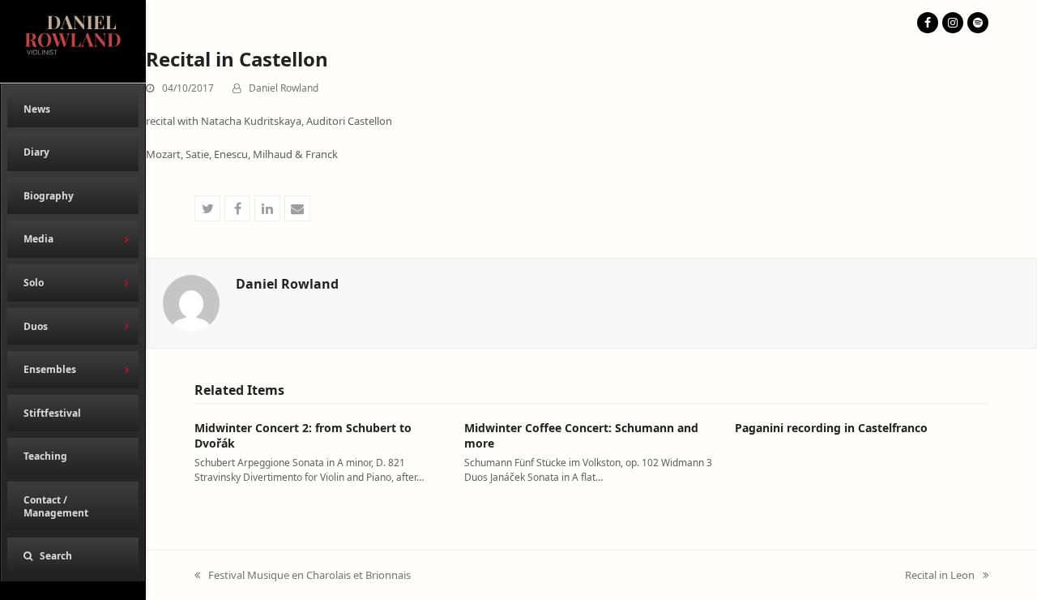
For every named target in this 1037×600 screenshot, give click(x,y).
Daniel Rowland (283, 88)
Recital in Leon (940, 576)
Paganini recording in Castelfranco (831, 427)
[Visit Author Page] (191, 301)
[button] (73, 556)
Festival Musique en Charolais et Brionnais (302, 576)
